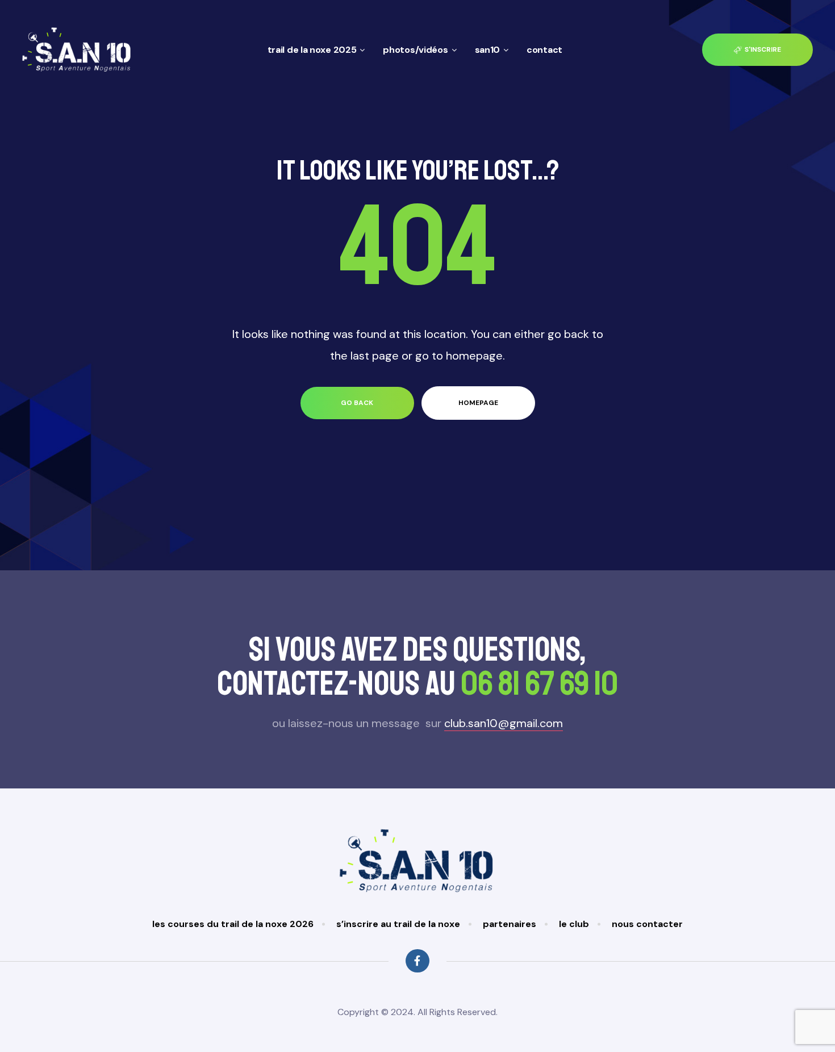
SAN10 (487, 50)
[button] (757, 50)
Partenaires (509, 924)
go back (357, 402)
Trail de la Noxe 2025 (312, 50)
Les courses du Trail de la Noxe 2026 (233, 924)
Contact (544, 50)
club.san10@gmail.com (503, 723)
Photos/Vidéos (415, 50)
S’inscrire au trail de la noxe (398, 924)
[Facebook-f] (417, 960)
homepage (478, 402)
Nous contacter (647, 924)
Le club (574, 924)
